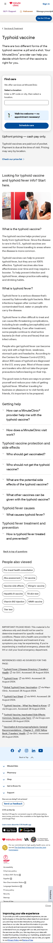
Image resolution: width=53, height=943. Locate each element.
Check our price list (12, 159)
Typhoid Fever (11, 678)
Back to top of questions (15, 551)
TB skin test (32, 593)
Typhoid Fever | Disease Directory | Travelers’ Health (25, 671)
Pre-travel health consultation (18, 570)
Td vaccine (29, 577)
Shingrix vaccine (36, 585)
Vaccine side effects (14, 585)
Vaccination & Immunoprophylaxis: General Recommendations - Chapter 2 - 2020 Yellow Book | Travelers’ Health (24, 730)
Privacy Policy (13, 940)
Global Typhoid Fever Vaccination (20, 687)
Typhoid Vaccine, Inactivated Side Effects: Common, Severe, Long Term (24, 716)
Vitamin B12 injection (14, 601)
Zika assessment (12, 577)
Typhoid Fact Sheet (13, 696)
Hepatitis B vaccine (13, 593)
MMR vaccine (35, 601)
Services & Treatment (13, 28)
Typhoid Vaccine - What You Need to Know (25, 705)
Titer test (8, 609)
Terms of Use (27, 940)
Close (48, 905)
